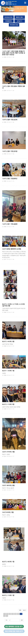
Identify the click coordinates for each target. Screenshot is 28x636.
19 (18, 614)
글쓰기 (24, 610)
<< (4, 614)
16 (9, 614)
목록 (20, 610)
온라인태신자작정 (8, 17)
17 (12, 614)
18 (15, 614)
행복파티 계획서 (19, 17)
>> (6, 615)
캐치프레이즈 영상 (14, 24)
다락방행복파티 (8, 21)
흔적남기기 (19, 21)
